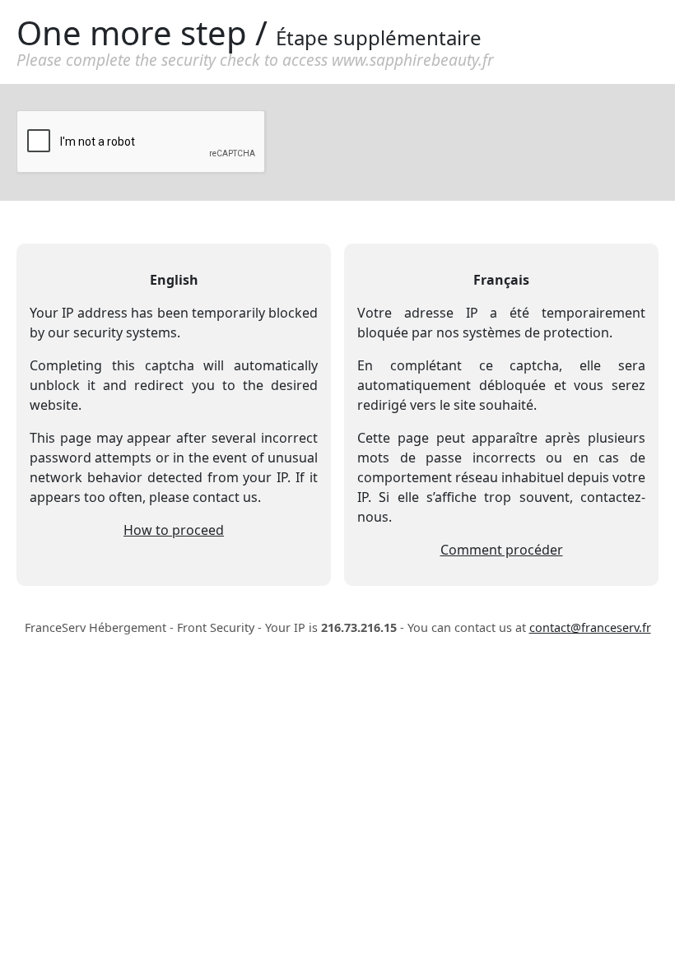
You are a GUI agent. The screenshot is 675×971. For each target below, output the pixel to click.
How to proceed (173, 530)
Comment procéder (501, 550)
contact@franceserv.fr (590, 627)
